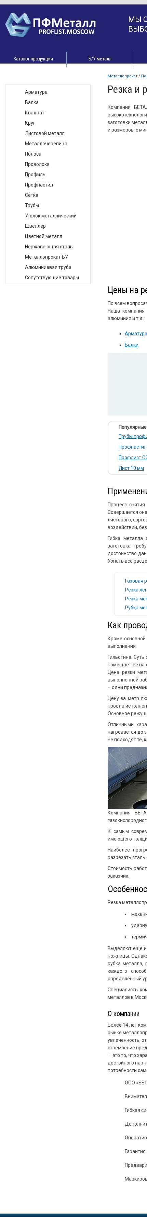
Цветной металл (43, 236)
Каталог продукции (33, 58)
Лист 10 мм (131, 468)
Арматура (36, 92)
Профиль (35, 174)
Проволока (37, 164)
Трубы (32, 205)
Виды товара (26, 77)
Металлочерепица (46, 143)
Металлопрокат (122, 76)
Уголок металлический (51, 215)
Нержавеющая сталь (49, 246)
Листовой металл (45, 133)
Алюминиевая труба (48, 267)
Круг (30, 123)
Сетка (31, 195)
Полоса (33, 154)
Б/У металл (100, 58)
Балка (32, 102)
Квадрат (34, 112)
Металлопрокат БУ (46, 257)
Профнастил (39, 185)
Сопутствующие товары (52, 277)
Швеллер (35, 226)
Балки (131, 345)
